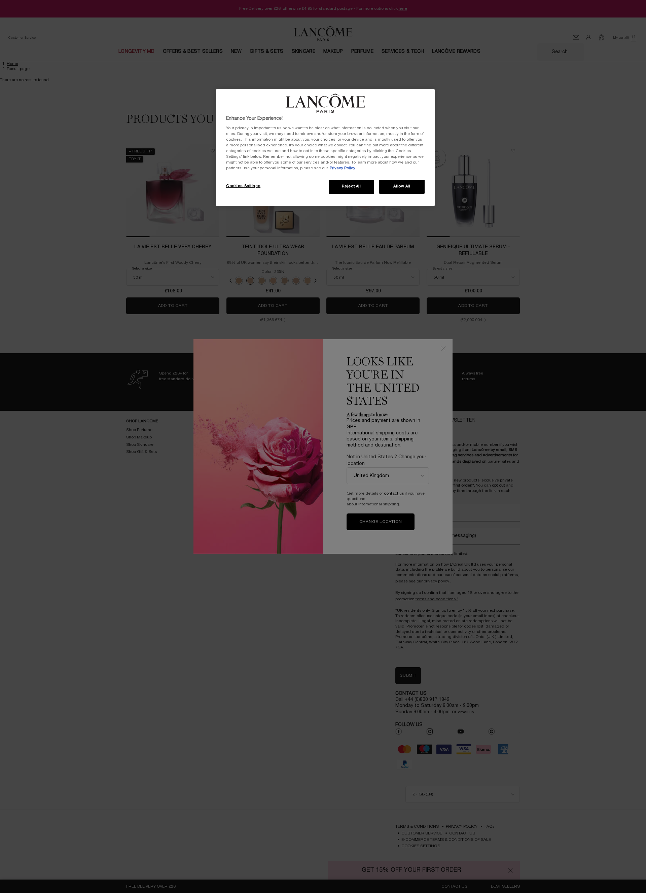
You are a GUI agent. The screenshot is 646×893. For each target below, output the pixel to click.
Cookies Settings (243, 186)
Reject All (351, 186)
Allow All (401, 186)
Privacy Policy (342, 168)
